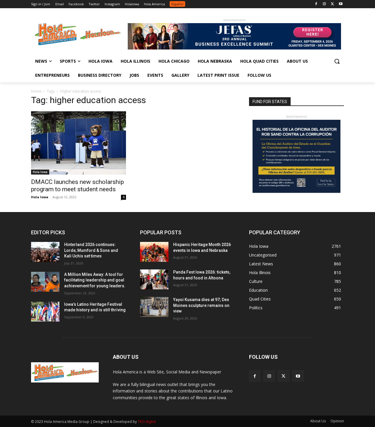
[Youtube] (340, 4)
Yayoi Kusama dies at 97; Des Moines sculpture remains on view (201, 305)
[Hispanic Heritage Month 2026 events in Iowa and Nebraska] (154, 252)
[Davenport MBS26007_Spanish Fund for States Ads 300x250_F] (296, 191)
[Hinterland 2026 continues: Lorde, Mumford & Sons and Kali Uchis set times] (45, 252)
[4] (234, 47)
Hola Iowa (40, 172)
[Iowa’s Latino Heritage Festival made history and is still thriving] (45, 312)
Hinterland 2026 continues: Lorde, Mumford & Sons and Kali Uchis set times (91, 250)
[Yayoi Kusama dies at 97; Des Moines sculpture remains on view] (154, 307)
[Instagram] (324, 4)
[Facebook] (316, 4)
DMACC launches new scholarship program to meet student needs (77, 185)
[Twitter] (332, 4)
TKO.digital (147, 421)
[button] (337, 61)
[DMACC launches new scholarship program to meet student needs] (78, 143)
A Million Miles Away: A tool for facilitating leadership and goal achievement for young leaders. (94, 280)
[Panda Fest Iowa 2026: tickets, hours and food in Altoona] (154, 279)
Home (36, 91)
